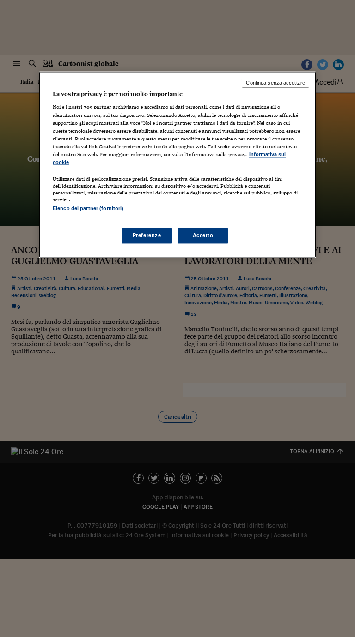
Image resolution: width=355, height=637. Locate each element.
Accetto (203, 235)
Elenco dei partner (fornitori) (88, 208)
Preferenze (147, 235)
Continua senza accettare (275, 82)
